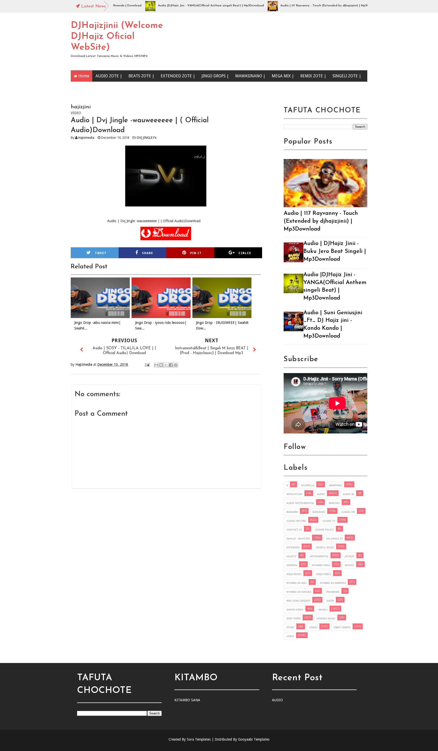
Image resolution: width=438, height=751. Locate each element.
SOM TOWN (293, 618)
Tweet (100, 253)
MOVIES (349, 565)
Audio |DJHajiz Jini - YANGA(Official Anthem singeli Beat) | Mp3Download (196, 5)
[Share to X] (166, 365)
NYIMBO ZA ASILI (296, 583)
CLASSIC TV (328, 520)
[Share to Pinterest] (175, 365)
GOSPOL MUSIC (325, 547)
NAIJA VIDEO (323, 574)
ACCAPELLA (307, 485)
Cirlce (245, 253)
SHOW (330, 600)
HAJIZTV (291, 556)
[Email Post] (147, 364)
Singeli (322, 609)
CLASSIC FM (348, 512)
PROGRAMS (332, 591)
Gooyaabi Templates (253, 739)
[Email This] (156, 365)
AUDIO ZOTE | (109, 76)
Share (147, 253)
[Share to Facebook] (170, 365)
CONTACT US (294, 529)
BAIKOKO (334, 503)
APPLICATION (294, 494)
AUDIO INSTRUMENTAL (300, 503)
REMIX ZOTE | (313, 76)
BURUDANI (319, 512)
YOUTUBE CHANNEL (97, 87)
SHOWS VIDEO (294, 609)
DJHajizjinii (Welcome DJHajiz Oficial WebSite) (117, 36)
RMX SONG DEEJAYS (298, 600)
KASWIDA (291, 565)
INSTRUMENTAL (318, 556)
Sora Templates (199, 739)
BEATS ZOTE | (141, 76)
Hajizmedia (86, 137)
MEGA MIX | (283, 76)
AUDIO (321, 494)
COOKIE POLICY (324, 529)
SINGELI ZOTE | (347, 76)
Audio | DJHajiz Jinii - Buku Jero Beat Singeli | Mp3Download (334, 251)
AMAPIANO (335, 485)
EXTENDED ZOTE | (178, 76)
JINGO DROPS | (215, 76)
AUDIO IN (348, 494)
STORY (290, 627)
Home (83, 76)
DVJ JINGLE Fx (147, 137)
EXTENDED (293, 547)
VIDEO (290, 636)
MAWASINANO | (250, 76)
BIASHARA (292, 512)
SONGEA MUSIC (326, 618)
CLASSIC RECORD (296, 520)
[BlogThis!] (161, 365)
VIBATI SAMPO (342, 627)
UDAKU (313, 627)
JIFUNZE (349, 556)
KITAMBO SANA (321, 565)
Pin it (196, 253)
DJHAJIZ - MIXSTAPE (298, 538)
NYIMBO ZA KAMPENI (333, 583)
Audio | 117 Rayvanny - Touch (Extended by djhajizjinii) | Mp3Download (315, 5)
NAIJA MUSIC (293, 574)
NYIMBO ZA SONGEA (298, 591)
